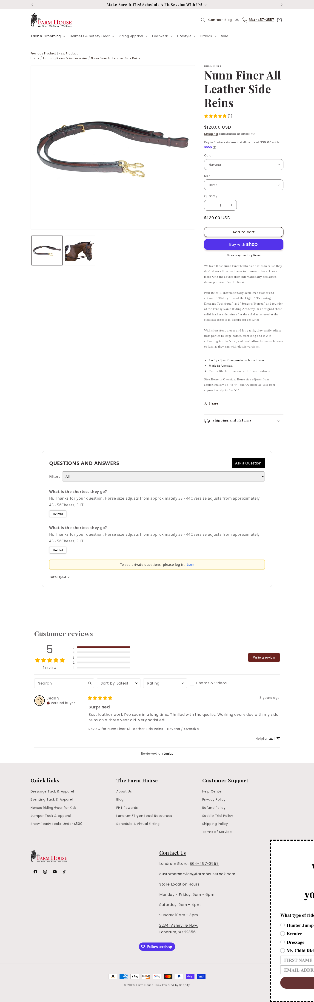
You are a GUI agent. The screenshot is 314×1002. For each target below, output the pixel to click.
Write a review (264, 657)
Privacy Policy (214, 799)
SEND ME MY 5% (239, 983)
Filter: (54, 476)
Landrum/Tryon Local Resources (144, 815)
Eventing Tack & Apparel (52, 799)
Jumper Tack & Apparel (51, 815)
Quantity (210, 196)
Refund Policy (214, 807)
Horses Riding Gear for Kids (54, 807)
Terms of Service (217, 831)
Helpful (58, 514)
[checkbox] (211, 683)
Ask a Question (248, 463)
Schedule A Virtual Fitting (138, 823)
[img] (61, 702)
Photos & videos (211, 683)
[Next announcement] (282, 4)
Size (207, 176)
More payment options (244, 255)
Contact (215, 19)
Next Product (68, 53)
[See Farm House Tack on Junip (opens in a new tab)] (168, 753)
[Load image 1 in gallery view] (47, 250)
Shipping (211, 134)
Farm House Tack (148, 985)
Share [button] (214, 403)
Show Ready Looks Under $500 (56, 823)
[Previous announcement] (32, 4)
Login (190, 564)
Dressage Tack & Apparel (52, 791)
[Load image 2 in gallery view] (80, 250)
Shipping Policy (215, 823)
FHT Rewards (127, 807)
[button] (47, 36)
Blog (228, 19)
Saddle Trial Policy (217, 815)
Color (208, 155)
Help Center (212, 791)
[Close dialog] (310, 843)
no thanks (239, 996)
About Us (124, 791)
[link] (218, 116)
